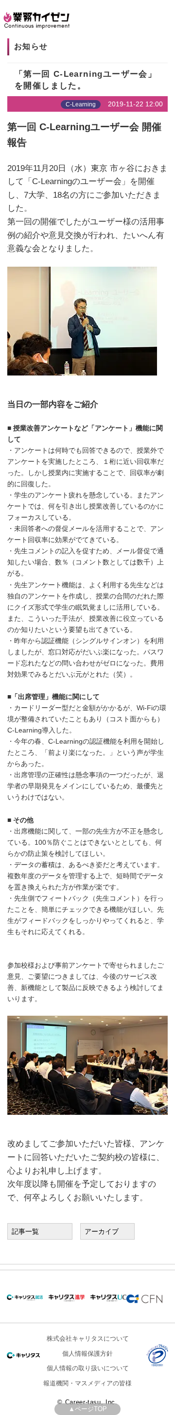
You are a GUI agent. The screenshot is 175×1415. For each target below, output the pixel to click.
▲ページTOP (88, 1409)
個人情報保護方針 (87, 1353)
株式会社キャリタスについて (88, 1338)
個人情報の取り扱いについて (88, 1368)
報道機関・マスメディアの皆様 (87, 1383)
